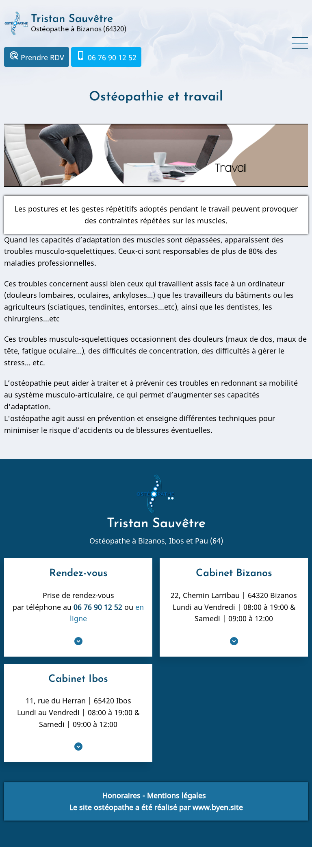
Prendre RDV (36, 56)
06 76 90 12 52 (106, 56)
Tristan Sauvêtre (72, 19)
